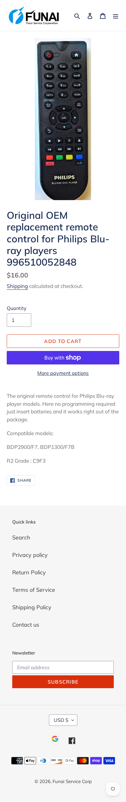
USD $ (61, 720)
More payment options (63, 373)
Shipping (17, 286)
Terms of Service (33, 589)
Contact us (25, 624)
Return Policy (29, 572)
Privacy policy (30, 554)
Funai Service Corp (72, 781)
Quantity (17, 308)
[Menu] (115, 15)
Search (21, 537)
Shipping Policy (31, 607)
